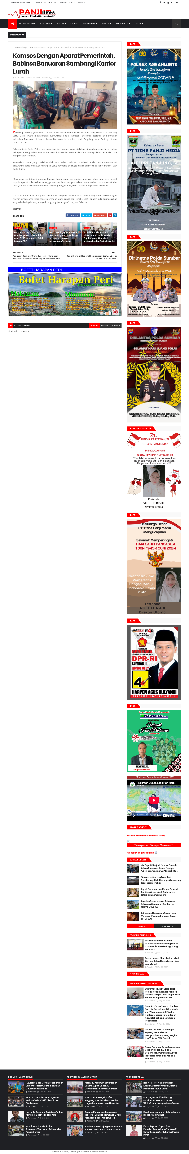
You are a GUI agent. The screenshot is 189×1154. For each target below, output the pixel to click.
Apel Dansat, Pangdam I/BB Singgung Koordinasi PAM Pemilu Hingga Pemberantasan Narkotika (102, 1100)
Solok (87, 228)
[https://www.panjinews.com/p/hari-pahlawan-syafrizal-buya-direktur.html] (154, 771)
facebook (115, 325)
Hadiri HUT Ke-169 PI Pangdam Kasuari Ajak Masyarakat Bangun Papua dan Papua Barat (160, 1085)
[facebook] (160, 2)
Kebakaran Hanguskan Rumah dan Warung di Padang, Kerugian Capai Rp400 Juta (158, 916)
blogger (94, 325)
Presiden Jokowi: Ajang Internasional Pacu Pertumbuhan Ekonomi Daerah (103, 1128)
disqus (104, 325)
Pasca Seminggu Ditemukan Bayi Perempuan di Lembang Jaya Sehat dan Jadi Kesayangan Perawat (63, 237)
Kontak (72, 2)
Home (15, 47)
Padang (22, 47)
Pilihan (105, 23)
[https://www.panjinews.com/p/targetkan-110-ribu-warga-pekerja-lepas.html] (154, 699)
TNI (36, 47)
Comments (167, 926)
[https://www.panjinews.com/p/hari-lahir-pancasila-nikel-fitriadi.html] (154, 613)
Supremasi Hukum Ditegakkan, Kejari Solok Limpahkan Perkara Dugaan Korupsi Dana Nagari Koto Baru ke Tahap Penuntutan (162, 993)
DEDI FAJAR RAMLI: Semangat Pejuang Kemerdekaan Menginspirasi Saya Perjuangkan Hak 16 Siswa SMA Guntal (161, 1034)
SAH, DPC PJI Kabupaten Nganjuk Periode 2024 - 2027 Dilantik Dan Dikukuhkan (42, 1100)
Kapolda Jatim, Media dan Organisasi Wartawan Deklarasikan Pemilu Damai (44, 1129)
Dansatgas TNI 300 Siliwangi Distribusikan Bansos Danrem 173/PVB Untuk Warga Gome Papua (161, 1100)
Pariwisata (122, 23)
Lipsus (138, 23)
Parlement (89, 23)
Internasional (27, 23)
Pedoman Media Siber (21, 2)
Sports (74, 23)
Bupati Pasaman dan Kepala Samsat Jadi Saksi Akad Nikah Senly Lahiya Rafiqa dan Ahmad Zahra (159, 892)
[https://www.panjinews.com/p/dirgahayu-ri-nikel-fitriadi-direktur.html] (154, 508)
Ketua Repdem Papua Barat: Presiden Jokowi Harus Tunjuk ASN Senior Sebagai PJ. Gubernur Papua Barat (161, 1130)
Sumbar (30, 47)
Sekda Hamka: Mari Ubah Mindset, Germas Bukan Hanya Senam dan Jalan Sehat (162, 961)
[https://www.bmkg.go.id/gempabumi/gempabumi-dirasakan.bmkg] (156, 852)
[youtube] (168, 2)
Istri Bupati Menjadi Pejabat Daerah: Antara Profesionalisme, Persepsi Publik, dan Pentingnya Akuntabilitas (159, 868)
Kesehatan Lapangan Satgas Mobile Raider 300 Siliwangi (161, 1113)
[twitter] (164, 2)
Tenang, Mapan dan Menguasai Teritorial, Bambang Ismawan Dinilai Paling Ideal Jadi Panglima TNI (103, 1115)
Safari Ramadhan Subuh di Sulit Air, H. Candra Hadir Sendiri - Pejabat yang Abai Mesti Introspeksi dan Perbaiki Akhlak (99, 237)
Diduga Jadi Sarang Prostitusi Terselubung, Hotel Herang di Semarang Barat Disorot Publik (161, 880)
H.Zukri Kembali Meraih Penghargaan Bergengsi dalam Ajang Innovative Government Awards (44, 1085)
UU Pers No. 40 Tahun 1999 (45, 2)
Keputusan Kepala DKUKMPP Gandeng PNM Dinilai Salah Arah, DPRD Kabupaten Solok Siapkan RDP (28, 237)
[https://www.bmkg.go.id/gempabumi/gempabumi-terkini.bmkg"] (128, 841)
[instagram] (172, 2)
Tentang (63, 2)
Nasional (45, 23)
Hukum (60, 23)
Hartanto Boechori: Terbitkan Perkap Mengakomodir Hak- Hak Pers (44, 1113)
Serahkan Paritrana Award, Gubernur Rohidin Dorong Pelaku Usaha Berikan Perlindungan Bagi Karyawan (161, 945)
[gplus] (176, 2)
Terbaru (140, 926)
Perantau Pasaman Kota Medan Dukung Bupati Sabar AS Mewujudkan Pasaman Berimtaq (101, 1085)
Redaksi (81, 2)
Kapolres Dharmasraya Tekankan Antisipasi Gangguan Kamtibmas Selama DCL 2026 (158, 904)
